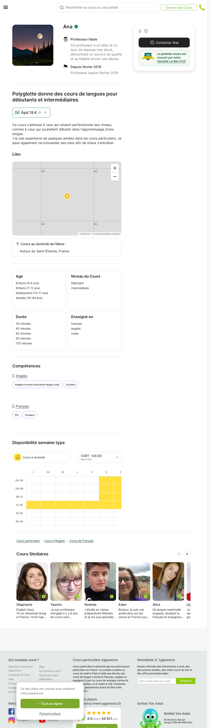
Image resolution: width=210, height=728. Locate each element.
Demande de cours (19, 674)
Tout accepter (51, 703)
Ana (68, 27)
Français (22, 406)
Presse (12, 683)
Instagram (23, 720)
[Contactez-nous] (202, 7)
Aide (11, 679)
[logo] (34, 7)
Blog (41, 666)
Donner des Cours (179, 7)
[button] (146, 31)
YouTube (52, 720)
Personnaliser (50, 714)
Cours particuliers (28, 540)
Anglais (21, 376)
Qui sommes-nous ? (50, 671)
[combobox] (108, 7)
